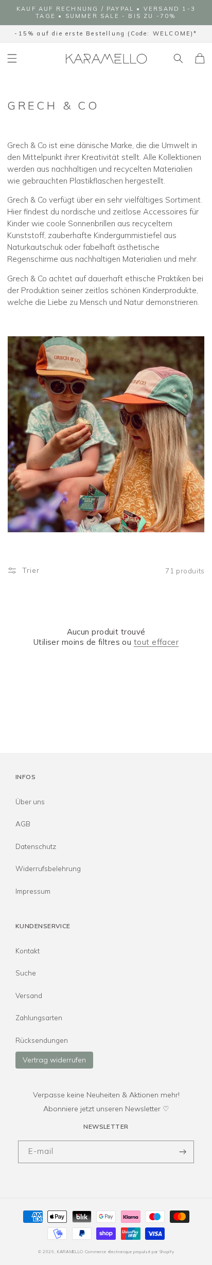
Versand (28, 995)
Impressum (32, 891)
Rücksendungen (41, 1040)
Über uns (30, 802)
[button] (12, 58)
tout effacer (156, 642)
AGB (22, 824)
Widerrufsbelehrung (48, 868)
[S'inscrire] (182, 1152)
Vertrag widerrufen (54, 1059)
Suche (25, 973)
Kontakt (27, 951)
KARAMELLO (70, 1251)
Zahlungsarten (38, 1018)
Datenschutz (35, 846)
